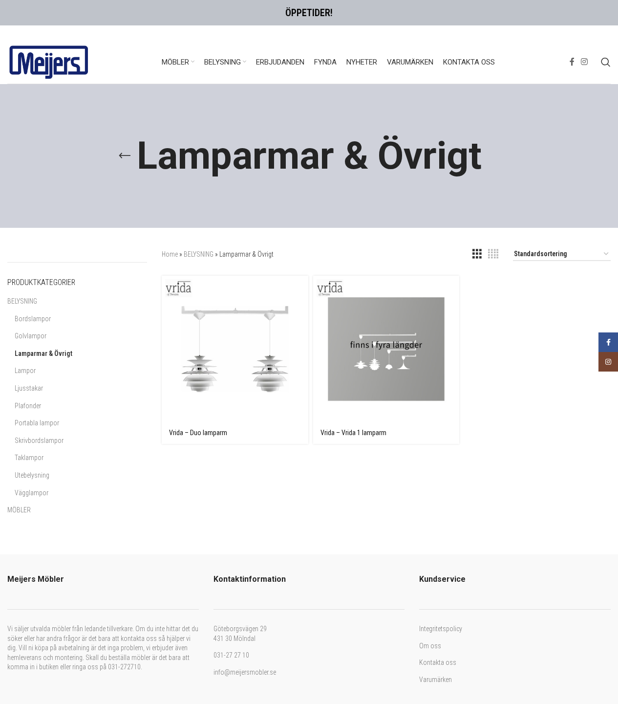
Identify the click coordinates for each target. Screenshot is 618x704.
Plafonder (28, 406)
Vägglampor (31, 493)
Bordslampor (33, 319)
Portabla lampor (37, 423)
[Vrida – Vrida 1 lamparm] (386, 349)
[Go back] (124, 156)
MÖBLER (19, 510)
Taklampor (29, 458)
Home (170, 254)
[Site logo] (48, 61)
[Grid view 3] (477, 254)
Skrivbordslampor (39, 440)
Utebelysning (32, 475)
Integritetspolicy (440, 629)
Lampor (25, 370)
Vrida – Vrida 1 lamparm (353, 433)
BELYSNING (22, 301)
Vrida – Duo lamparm (198, 433)
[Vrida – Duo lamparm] (235, 349)
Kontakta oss (437, 662)
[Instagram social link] (584, 61)
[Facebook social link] (572, 61)
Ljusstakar (29, 388)
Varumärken (435, 679)
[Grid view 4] (493, 254)
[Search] (606, 62)
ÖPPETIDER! (309, 13)
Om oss (430, 646)
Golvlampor (30, 336)
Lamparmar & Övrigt (43, 353)
